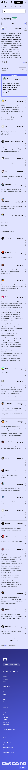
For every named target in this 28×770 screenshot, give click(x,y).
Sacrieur (7, 296)
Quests (5, 727)
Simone (7, 458)
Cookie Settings (7, 742)
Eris (6, 171)
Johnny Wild (8, 238)
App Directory (6, 686)
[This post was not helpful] (25, 33)
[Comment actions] (24, 78)
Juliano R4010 (5, 201)
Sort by (22, 69)
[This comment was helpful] (25, 100)
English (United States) (11, 664)
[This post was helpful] (25, 28)
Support (5, 709)
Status (4, 684)
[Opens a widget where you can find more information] (23, 767)
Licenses (5, 749)
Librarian (9, 78)
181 (26, 62)
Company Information (8, 752)
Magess (7, 158)
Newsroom (5, 701)
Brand (4, 699)
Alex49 (7, 126)
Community (6, 722)
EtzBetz (7, 141)
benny (6, 214)
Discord (7, 6)
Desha (6, 280)
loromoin (7, 523)
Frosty (6, 368)
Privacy (5, 740)
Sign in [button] (18, 2)
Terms (4, 737)
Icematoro (7, 483)
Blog (4, 714)
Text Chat (20, 6)
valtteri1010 (8, 252)
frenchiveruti (8, 441)
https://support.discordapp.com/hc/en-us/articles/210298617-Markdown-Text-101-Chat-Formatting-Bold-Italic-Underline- (12, 89)
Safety (4, 712)
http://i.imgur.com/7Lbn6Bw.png (11, 39)
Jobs (4, 696)
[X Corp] (4, 62)
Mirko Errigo (8, 184)
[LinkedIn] (6, 62)
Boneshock (8, 100)
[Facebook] (2, 62)
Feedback (13, 6)
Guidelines (5, 744)
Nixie (6, 497)
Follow (14, 23)
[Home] (6, 2)
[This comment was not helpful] (25, 105)
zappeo (7, 470)
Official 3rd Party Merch (9, 729)
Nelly (6, 27)
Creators (5, 719)
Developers (6, 724)
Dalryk (6, 510)
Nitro (4, 681)
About (4, 694)
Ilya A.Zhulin (8, 549)
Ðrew (6, 536)
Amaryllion (8, 381)
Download (5, 679)
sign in (5, 645)
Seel (6, 265)
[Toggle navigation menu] (25, 2)
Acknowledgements (8, 747)
